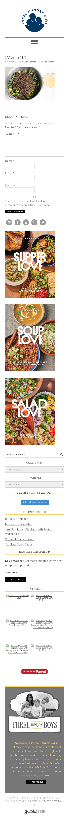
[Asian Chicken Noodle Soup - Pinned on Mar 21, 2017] (17, 598)
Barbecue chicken (16, 518)
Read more (36, 782)
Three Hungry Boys (34, 20)
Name (9, 160)
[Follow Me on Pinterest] (34, 674)
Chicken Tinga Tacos (18, 544)
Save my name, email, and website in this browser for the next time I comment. (30, 203)
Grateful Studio (52, 801)
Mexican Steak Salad (18, 524)
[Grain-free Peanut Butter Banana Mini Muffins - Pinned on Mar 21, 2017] (42, 599)
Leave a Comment (46, 62)
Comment (12, 133)
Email (9, 173)
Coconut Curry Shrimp (19, 539)
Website (10, 185)
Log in (34, 804)
